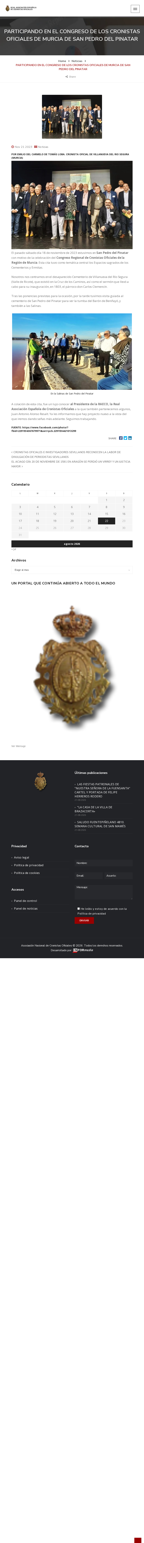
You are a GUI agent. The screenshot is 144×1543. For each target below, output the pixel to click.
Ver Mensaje (18, 746)
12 (54, 514)
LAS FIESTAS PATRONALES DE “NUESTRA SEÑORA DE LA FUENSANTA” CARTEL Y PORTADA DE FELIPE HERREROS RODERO (102, 790)
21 (89, 521)
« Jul (13, 549)
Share (73, 76)
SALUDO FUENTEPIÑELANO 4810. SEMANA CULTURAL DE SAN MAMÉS (100, 824)
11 (37, 514)
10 (20, 514)
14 (89, 514)
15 (106, 514)
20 (72, 521)
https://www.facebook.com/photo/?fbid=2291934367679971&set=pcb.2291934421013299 (43, 429)
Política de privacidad (28, 865)
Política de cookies (27, 873)
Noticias (43, 147)
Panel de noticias (26, 908)
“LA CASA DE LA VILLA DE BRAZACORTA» (93, 809)
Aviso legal (21, 857)
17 (20, 521)
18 (37, 521)
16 (123, 514)
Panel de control (25, 901)
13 (72, 514)
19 (54, 521)
